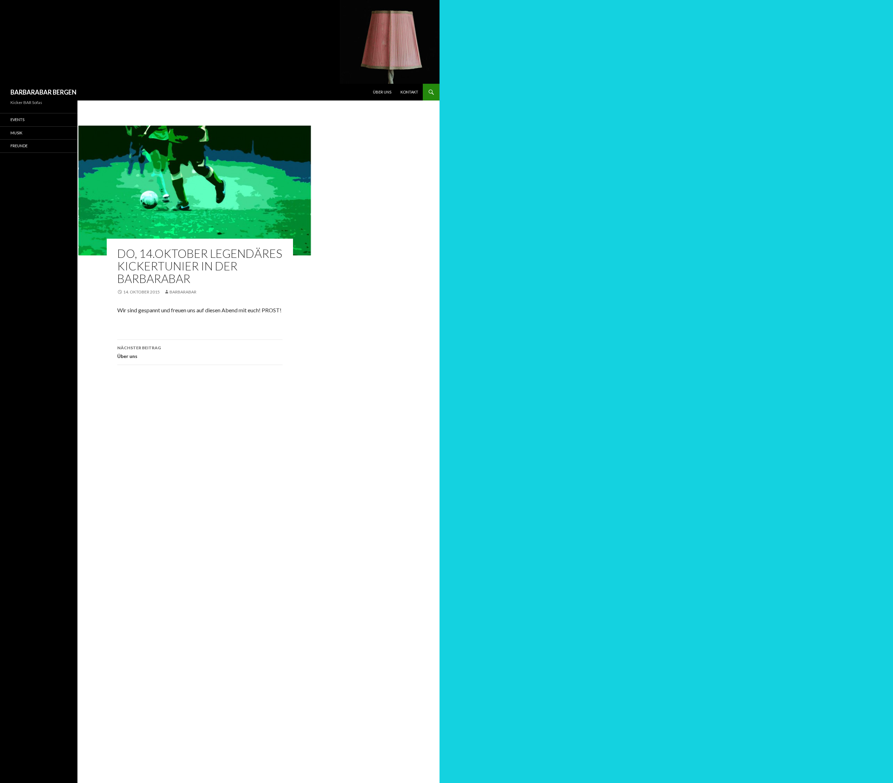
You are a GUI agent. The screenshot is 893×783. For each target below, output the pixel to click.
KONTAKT (409, 92)
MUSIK (16, 132)
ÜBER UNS (382, 92)
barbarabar (183, 291)
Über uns (139, 352)
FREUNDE (19, 145)
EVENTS (17, 119)
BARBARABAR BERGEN (43, 92)
